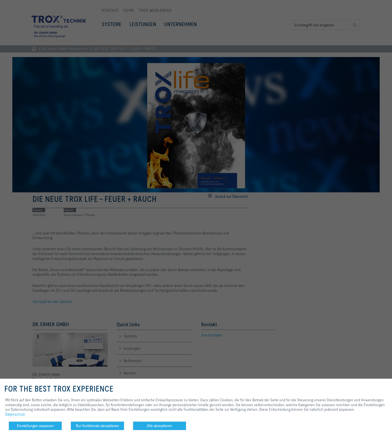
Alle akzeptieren (159, 425)
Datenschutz (15, 414)
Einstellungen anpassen (35, 425)
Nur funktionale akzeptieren (97, 425)
